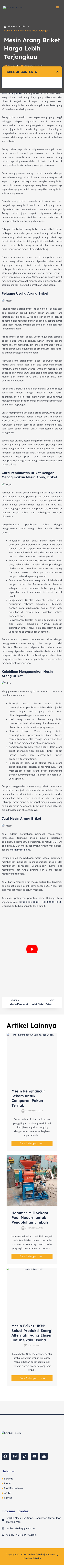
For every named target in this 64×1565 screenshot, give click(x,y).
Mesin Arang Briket (12, 93)
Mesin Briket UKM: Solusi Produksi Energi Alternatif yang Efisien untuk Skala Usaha (32, 1333)
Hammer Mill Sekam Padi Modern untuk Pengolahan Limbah (29, 1218)
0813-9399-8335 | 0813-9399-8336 (40, 902)
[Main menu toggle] (57, 7)
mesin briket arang (20, 849)
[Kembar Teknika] (13, 7)
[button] (57, 72)
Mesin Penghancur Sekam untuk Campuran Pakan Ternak (28, 1098)
